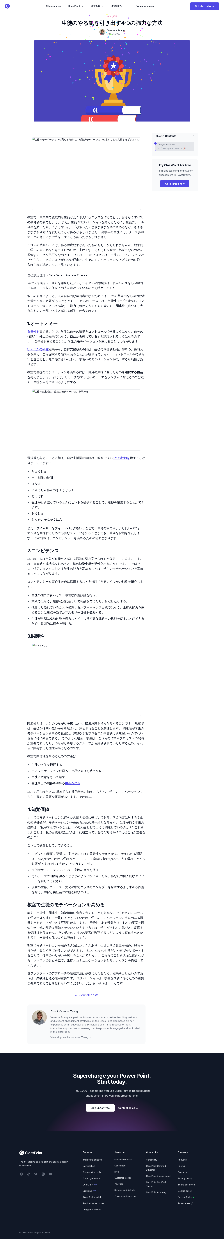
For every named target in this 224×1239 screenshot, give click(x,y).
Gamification (89, 1166)
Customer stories (122, 1177)
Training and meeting (125, 1196)
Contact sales (128, 1107)
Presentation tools (92, 1172)
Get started (120, 1165)
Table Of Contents (165, 135)
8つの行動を (121, 458)
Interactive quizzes (92, 1159)
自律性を (33, 331)
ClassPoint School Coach (158, 1176)
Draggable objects (92, 1209)
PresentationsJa (145, 6)
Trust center (184, 1203)
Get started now (204, 6)
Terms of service (186, 1184)
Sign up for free (100, 1107)
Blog (116, 1171)
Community (151, 1159)
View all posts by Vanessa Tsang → (70, 1037)
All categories (53, 6)
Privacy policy (185, 1178)
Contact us (183, 1172)
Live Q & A (90, 1184)
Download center (123, 1159)
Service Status (185, 1197)
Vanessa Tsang (68, 1011)
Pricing (181, 1166)
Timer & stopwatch (92, 1197)
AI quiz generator (91, 1178)
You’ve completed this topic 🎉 (172, 148)
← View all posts (86, 995)
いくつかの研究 (38, 349)
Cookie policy (185, 1191)
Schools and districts (124, 1190)
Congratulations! (167, 144)
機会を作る (72, 783)
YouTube (118, 1184)
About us (182, 1159)
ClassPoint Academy (156, 1192)
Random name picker (93, 1203)
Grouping (89, 1191)
